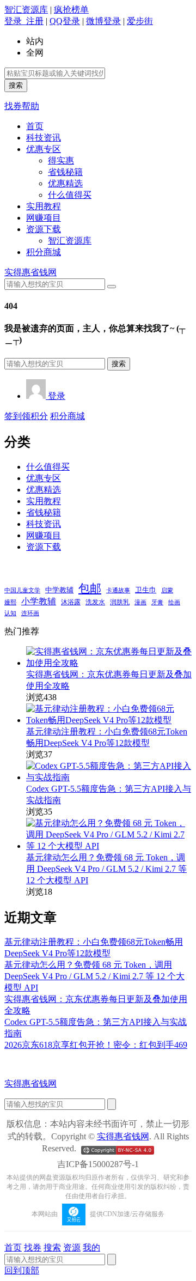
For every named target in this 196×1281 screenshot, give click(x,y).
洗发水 (95, 602)
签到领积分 (26, 416)
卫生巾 (145, 590)
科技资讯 (43, 137)
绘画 (174, 602)
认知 (10, 613)
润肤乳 (120, 602)
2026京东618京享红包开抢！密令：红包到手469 (95, 1044)
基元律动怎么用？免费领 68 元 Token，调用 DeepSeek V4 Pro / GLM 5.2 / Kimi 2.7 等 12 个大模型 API (106, 869)
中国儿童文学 (22, 590)
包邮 (89, 588)
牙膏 (157, 602)
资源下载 (43, 229)
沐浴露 (71, 602)
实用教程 (43, 206)
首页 (35, 126)
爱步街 (140, 21)
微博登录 (103, 21)
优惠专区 (43, 149)
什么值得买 (69, 194)
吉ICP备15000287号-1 (98, 1164)
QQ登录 (65, 21)
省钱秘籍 (65, 172)
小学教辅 (38, 601)
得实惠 (61, 160)
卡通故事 (118, 590)
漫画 (140, 602)
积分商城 (43, 252)
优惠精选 (65, 183)
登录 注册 (24, 21)
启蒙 (167, 590)
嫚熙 (10, 602)
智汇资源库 (26, 9)
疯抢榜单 (71, 9)
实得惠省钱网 (30, 272)
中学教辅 (59, 590)
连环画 (30, 613)
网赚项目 (43, 217)
